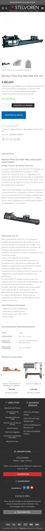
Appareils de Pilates (12, 408)
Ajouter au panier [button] (11, 392)
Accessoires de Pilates (12, 412)
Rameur (36, 129)
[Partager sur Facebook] (7, 139)
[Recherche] (6, 8)
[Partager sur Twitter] (11, 139)
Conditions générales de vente (12, 437)
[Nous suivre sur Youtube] (32, 487)
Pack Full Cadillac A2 (33, 384)
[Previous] (5, 37)
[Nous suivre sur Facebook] (24, 487)
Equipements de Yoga (12, 418)
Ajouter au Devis (13, 115)
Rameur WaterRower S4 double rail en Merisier (11, 384)
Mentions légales (12, 432)
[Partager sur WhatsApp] (3, 139)
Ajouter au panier (23, 105)
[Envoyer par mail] (15, 139)
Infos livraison (12, 428)
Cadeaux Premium (23, 70)
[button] (3, 8)
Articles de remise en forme (12, 423)
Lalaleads (39, 528)
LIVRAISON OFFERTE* (16, 134)
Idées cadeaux (8, 70)
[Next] (40, 37)
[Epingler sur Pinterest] (18, 139)
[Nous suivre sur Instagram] (28, 487)
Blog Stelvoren (12, 441)
